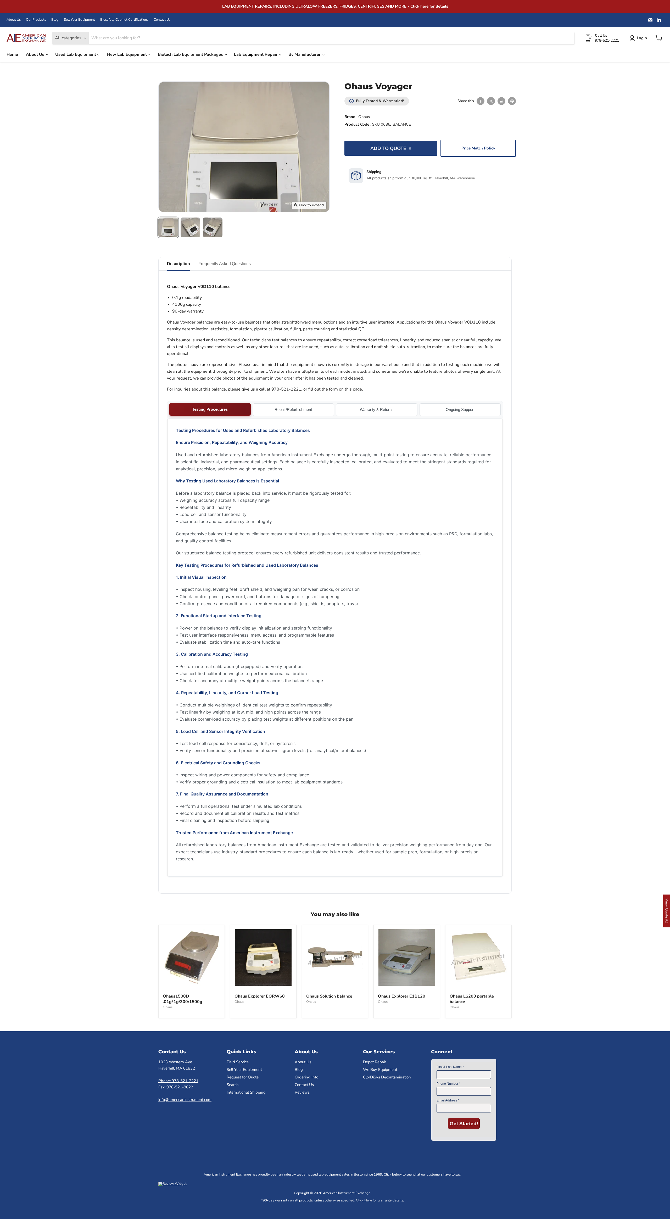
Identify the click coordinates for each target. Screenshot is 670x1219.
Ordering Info (306, 1077)
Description (178, 263)
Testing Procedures (210, 409)
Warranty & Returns (377, 409)
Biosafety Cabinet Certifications (124, 20)
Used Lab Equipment (76, 54)
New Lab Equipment (127, 54)
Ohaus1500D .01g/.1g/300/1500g (182, 999)
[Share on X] (491, 101)
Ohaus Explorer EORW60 (259, 996)
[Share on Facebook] (480, 101)
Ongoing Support (460, 409)
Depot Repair (374, 1062)
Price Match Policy (478, 148)
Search (233, 1084)
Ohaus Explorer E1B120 (401, 996)
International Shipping (246, 1092)
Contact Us (162, 20)
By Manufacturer (305, 54)
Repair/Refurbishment (293, 409)
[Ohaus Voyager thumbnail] (168, 227)
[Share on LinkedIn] (501, 101)
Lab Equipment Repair (256, 54)
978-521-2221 (607, 40)
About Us (14, 20)
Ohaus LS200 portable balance (472, 999)
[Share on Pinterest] (512, 101)
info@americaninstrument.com (184, 1099)
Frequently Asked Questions (224, 263)
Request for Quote (243, 1077)
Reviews (302, 1092)
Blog (55, 20)
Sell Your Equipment (79, 20)
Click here (419, 6)
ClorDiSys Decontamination (387, 1077)
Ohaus (364, 116)
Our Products (36, 20)
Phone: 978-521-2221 (178, 1080)
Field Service (238, 1062)
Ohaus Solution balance (329, 996)
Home (12, 54)
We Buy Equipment (380, 1069)
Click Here (364, 1200)
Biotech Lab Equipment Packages (191, 54)
